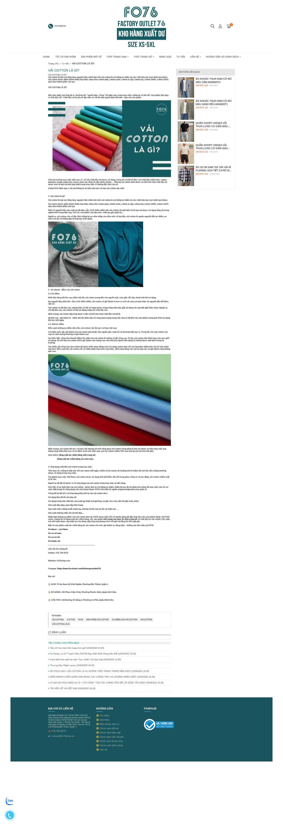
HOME (46, 56)
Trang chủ (53, 63)
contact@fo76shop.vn (62, 736)
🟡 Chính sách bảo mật (108, 732)
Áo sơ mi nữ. (54, 537)
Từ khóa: (57, 616)
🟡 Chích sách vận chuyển (110, 736)
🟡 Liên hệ (101, 749)
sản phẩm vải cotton (97, 620)
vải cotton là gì (60, 624)
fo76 (80, 620)
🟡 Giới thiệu (103, 719)
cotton (71, 620)
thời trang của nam (112, 519)
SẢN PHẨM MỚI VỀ (91, 56)
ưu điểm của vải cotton (124, 620)
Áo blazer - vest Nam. (58, 529)
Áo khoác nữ (54, 541)
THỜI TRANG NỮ (143, 56)
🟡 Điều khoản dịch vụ (107, 724)
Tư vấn (65, 63)
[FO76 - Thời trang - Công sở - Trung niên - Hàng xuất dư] (141, 26)
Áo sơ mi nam (54, 533)
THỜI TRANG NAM (116, 56)
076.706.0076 (58, 731)
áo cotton (58, 620)
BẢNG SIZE (165, 56)
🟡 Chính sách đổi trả (107, 728)
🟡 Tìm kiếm (102, 715)
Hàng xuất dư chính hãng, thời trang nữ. (77, 455)
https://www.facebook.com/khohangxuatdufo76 (79, 568)
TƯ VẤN (180, 56)
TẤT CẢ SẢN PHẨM (65, 56)
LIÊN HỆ (194, 56)
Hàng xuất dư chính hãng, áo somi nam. (75, 459)
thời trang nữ (131, 519)
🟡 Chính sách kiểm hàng (109, 745)
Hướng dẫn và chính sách (222, 56)
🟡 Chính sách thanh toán (109, 741)
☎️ (49, 731)
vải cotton (146, 620)
